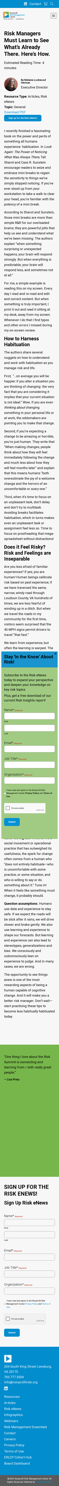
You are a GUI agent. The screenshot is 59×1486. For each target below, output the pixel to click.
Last (6, 733)
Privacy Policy (32, 793)
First (6, 721)
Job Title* (15, 759)
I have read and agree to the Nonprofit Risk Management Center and (29, 793)
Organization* (18, 774)
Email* (13, 743)
